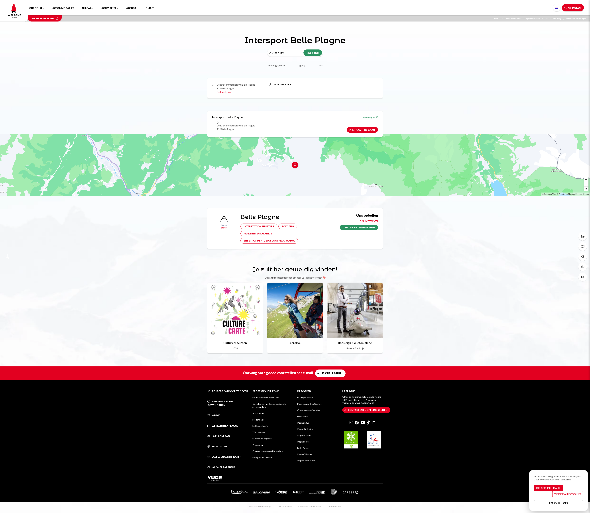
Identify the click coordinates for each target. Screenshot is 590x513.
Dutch (556, 8)
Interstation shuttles (259, 226)
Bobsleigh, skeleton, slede (355, 343)
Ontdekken (36, 8)
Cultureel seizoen (235, 343)
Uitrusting (557, 19)
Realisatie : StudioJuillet (309, 506)
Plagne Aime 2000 (306, 460)
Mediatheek (258, 419)
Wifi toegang (258, 432)
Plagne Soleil (303, 441)
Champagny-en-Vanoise (308, 410)
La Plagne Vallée (305, 397)
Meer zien (313, 52)
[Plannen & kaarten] (582, 246)
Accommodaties (63, 8)
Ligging (301, 65)
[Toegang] (582, 277)
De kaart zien (224, 91)
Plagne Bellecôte (305, 429)
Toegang (288, 226)
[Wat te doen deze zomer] (582, 236)
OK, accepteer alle (548, 487)
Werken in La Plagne (224, 425)
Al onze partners (223, 467)
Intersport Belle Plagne (576, 19)
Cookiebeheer (334, 506)
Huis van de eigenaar (262, 438)
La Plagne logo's (260, 426)
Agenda (131, 8)
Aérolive (295, 343)
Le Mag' (149, 8)
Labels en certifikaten (226, 456)
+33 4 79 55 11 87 (282, 84)
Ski (546, 19)
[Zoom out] (586, 184)
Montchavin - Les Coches (309, 404)
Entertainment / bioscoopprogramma (269, 240)
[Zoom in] (586, 179)
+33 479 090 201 (369, 220)
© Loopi (586, 194)
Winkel (216, 415)
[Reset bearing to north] (586, 188)
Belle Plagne (368, 117)
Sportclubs (219, 446)
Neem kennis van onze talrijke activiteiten (522, 19)
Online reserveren (42, 18)
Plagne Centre (304, 435)
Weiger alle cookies (567, 494)
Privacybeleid (285, 506)
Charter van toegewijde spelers (267, 451)
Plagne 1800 (303, 422)
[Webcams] (582, 256)
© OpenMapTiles (549, 194)
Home (497, 19)
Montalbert (302, 416)
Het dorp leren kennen (360, 227)
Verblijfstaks (258, 413)
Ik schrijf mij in (331, 373)
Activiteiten (109, 8)
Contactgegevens (276, 65)
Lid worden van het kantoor (265, 397)
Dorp (320, 65)
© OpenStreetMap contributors (569, 194)
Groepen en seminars (262, 457)
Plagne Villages (304, 454)
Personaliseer (558, 503)
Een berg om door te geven (230, 391)
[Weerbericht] (582, 266)
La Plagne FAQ (220, 436)
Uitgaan (87, 8)
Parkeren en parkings (258, 233)
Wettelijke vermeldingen (260, 506)
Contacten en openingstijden (367, 410)
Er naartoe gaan (363, 129)
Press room (257, 445)
